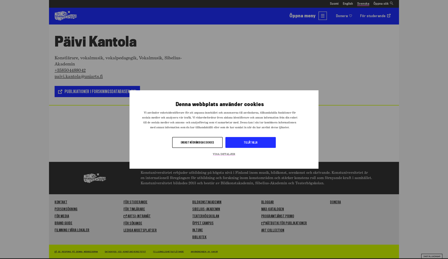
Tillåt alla (250, 142)
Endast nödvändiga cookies (197, 142)
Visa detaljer (224, 154)
